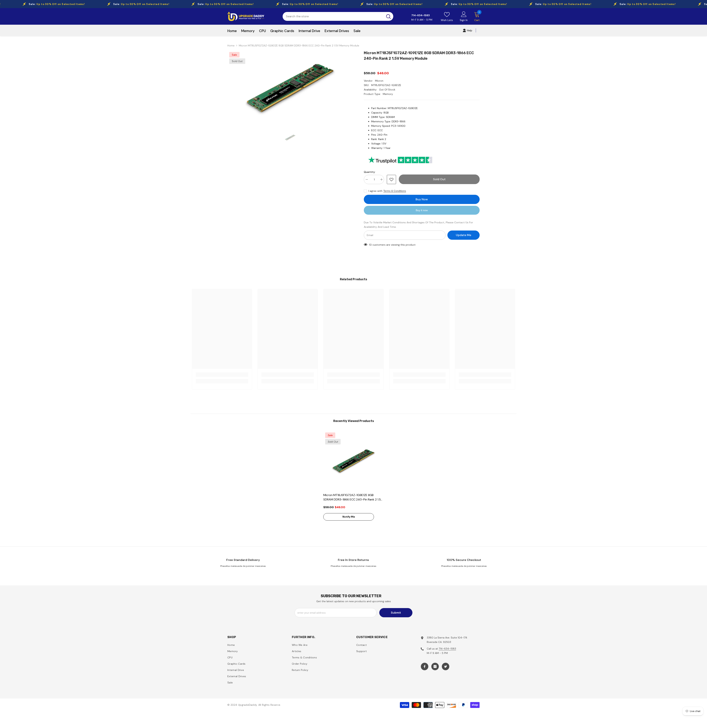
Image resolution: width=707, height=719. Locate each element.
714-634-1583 (447, 648)
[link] (222, 374)
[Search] (338, 16)
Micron (379, 80)
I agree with (375, 191)
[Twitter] (445, 666)
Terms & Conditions (394, 190)
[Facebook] (424, 666)
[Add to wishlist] (391, 179)
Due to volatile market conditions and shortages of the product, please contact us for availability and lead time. (418, 224)
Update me (463, 235)
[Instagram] (435, 666)
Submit (396, 613)
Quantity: (369, 172)
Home (231, 45)
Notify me (348, 516)
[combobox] (333, 16)
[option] (290, 87)
